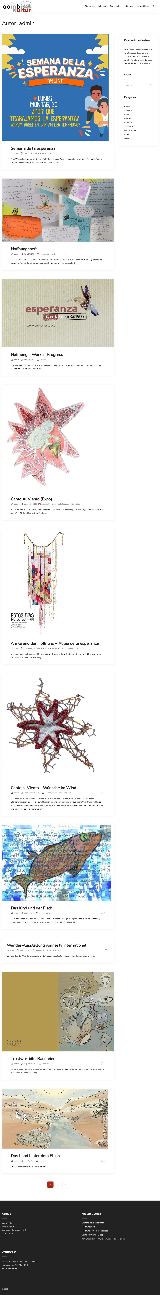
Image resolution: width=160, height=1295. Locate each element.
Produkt (45, 1063)
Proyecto (44, 254)
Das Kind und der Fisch (31, 908)
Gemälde (52, 504)
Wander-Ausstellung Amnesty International (46, 945)
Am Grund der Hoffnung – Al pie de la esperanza (55, 643)
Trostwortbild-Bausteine (33, 1058)
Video (70, 648)
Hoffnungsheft (24, 249)
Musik (59, 504)
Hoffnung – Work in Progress (37, 354)
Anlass (44, 504)
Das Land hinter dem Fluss (35, 1155)
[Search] (150, 85)
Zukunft (51, 254)
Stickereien (75, 504)
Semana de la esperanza (33, 148)
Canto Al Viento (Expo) (31, 499)
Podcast (53, 648)
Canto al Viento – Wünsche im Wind (43, 788)
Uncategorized (48, 153)
